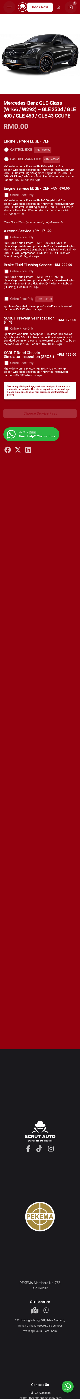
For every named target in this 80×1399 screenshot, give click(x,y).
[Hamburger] (9, 7)
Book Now (40, 7)
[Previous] (12, 90)
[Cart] (71, 7)
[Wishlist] (59, 7)
